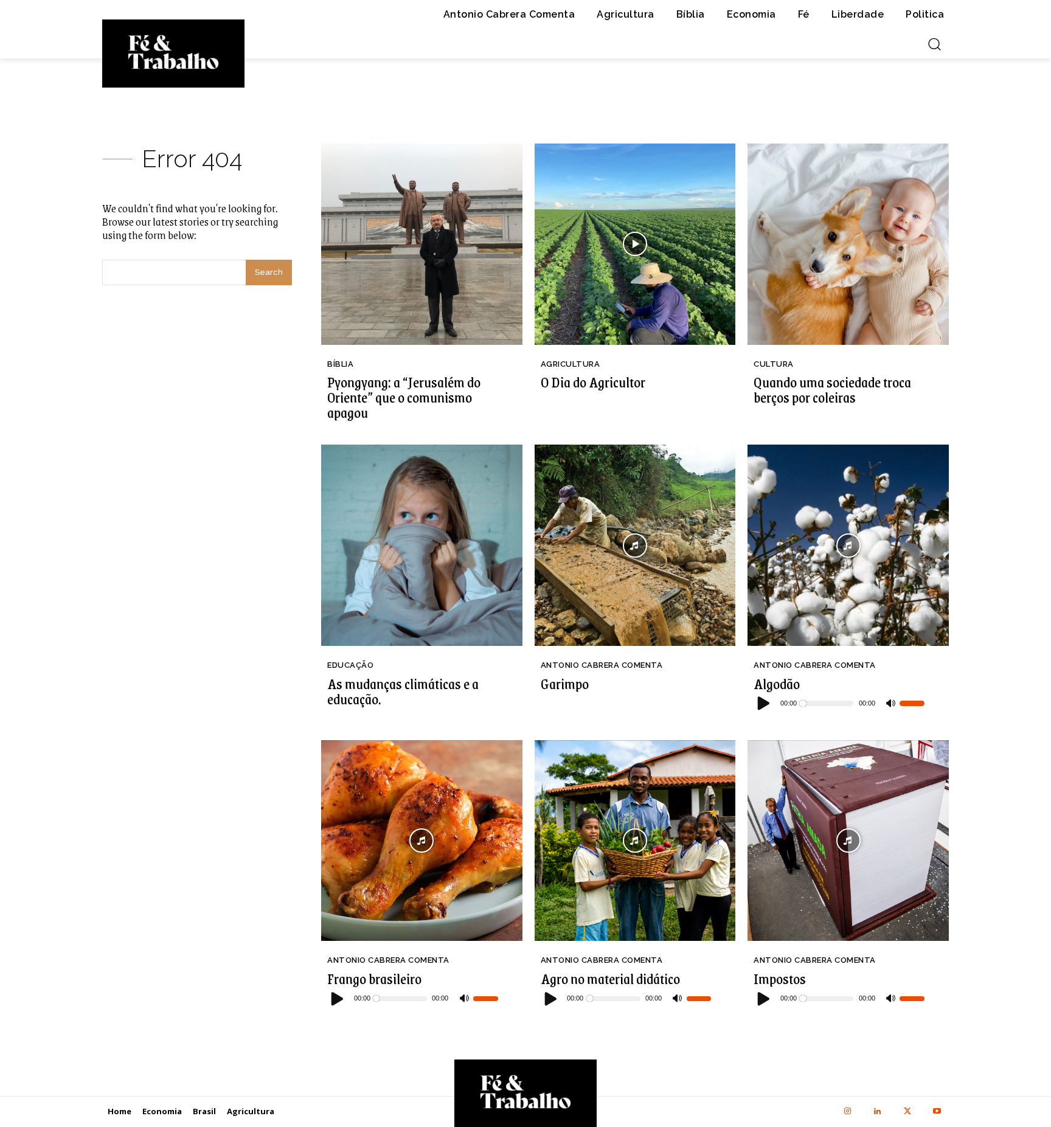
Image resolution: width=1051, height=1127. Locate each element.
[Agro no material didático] (635, 840)
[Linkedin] (877, 1111)
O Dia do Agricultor (593, 382)
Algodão (777, 683)
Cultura (774, 364)
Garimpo (565, 683)
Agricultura (570, 364)
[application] (839, 704)
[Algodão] (848, 545)
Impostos (780, 978)
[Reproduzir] (764, 703)
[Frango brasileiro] (421, 840)
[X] (907, 1111)
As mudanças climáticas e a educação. (403, 691)
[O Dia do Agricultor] (635, 244)
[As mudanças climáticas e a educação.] (421, 545)
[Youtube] (937, 1111)
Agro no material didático (610, 978)
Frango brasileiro (374, 978)
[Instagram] (847, 1111)
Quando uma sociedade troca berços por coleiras (832, 389)
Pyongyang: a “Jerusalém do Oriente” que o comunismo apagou (403, 397)
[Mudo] (890, 703)
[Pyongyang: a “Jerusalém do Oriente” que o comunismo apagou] (421, 244)
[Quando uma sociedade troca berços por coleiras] (848, 244)
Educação (350, 665)
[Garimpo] (635, 545)
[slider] (912, 703)
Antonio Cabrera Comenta (602, 665)
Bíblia (340, 364)
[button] (934, 43)
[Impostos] (848, 840)
